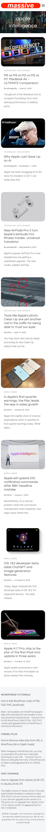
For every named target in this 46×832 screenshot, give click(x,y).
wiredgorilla (12, 88)
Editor (9, 332)
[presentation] (23, 51)
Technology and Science (17, 70)
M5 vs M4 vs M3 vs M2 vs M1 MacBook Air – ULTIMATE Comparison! (21, 79)
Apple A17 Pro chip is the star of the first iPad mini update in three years (22, 652)
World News (10, 392)
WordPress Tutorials (15, 694)
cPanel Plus (9, 734)
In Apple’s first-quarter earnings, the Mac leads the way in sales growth (21, 400)
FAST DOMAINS (10, 773)
